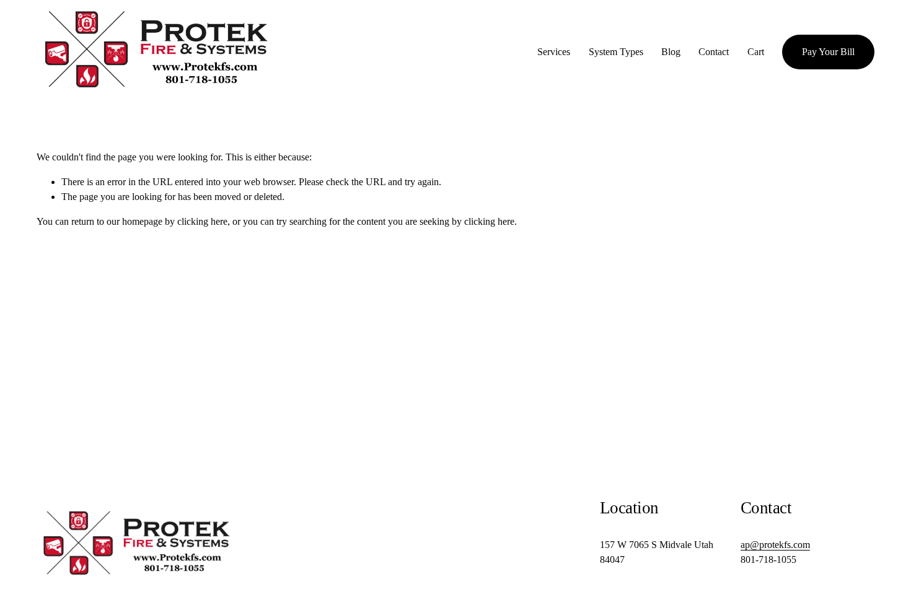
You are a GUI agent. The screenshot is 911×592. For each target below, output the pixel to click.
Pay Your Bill (828, 51)
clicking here (202, 221)
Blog (670, 51)
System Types (616, 51)
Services (553, 51)
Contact (713, 51)
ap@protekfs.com (775, 544)
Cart (755, 51)
